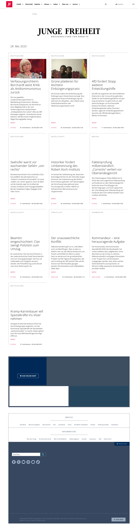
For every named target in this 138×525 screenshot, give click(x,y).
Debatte (37, 4)
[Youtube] (23, 462)
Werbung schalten (103, 425)
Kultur (55, 4)
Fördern (92, 425)
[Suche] (43, 454)
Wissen (46, 4)
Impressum (92, 439)
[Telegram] (33, 462)
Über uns (65, 4)
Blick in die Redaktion (60, 439)
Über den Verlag (31, 439)
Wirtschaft (29, 4)
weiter (13, 123)
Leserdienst (61, 425)
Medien (95, 137)
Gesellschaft (58, 137)
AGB (100, 439)
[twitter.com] (19, 462)
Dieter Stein (54, 277)
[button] (105, 4)
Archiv (70, 425)
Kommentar (97, 212)
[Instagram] (28, 462)
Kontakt (84, 439)
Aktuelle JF (23, 425)
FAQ (54, 425)
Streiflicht (56, 212)
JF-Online (13, 127)
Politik (19, 4)
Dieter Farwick (96, 277)
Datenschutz (107, 439)
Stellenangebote (74, 439)
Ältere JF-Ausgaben (34, 425)
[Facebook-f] (14, 462)
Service (75, 4)
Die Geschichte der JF (45, 439)
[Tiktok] (38, 462)
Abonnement (46, 425)
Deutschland (17, 56)
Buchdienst (114, 425)
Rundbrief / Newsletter (81, 425)
